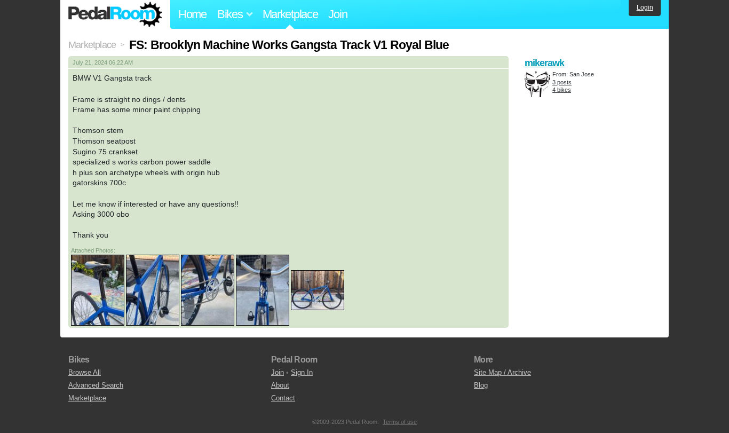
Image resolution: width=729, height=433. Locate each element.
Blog (481, 385)
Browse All (84, 372)
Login (645, 7)
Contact (283, 398)
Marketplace (290, 14)
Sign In (302, 372)
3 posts (562, 82)
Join (337, 14)
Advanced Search (95, 385)
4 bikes (561, 89)
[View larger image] (97, 290)
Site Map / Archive (502, 372)
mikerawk (544, 63)
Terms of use (400, 422)
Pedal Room (115, 14)
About (280, 385)
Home (192, 14)
